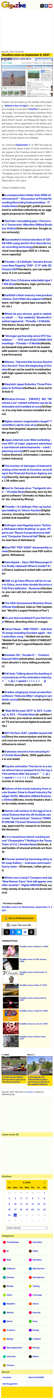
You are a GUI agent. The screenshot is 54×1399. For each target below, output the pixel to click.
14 (38, 1204)
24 (15, 1215)
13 (33, 1204)
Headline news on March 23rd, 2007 (33, 1038)
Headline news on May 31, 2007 (33, 985)
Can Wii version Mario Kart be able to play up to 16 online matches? (13, 1079)
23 (9, 1215)
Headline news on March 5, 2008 (34, 946)
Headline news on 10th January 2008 (33, 960)
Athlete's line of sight (16, 105)
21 (38, 1209)
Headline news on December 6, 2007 (33, 999)
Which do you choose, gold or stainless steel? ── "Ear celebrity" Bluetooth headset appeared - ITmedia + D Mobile (27, 317)
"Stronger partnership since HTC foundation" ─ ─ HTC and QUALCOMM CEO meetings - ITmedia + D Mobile (27, 339)
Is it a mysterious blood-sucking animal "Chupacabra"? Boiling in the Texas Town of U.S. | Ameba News (27, 840)
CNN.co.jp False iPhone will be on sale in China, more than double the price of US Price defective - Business (27, 584)
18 (21, 1209)
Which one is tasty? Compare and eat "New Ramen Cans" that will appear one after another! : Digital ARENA (27, 881)
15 (44, 1204)
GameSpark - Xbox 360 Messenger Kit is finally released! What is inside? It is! (27, 566)
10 (15, 1204)
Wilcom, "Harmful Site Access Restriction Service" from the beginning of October (27, 365)
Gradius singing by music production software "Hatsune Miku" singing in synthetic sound (27, 695)
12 (27, 1204)
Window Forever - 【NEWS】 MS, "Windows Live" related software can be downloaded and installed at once (27, 402)
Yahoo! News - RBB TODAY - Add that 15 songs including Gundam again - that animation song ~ (27, 632)
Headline (30, 1092)
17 (15, 1209)
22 (44, 1209)
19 (27, 1209)
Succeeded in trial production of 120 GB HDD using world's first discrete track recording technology (26, 243)
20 (32, 1209)
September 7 (23, 144)
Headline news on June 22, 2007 (34, 1024)
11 (21, 1204)
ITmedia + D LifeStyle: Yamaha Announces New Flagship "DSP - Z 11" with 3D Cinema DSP (27, 265)
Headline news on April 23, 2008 (34, 1011)
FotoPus (33, 109)
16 (9, 1209)
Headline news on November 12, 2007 (33, 973)
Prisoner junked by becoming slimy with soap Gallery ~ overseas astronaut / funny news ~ (27, 862)
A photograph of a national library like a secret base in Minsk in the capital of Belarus (38, 1080)
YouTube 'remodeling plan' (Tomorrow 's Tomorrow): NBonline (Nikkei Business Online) (27, 224)
